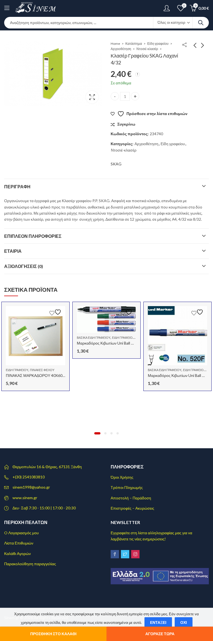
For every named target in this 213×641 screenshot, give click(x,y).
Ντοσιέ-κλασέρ (147, 49)
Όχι (183, 622)
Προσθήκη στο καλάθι (53, 633)
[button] (97, 433)
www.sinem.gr (24, 497)
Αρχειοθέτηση (121, 49)
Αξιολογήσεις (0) (23, 266)
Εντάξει (158, 622)
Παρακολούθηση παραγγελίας (30, 563)
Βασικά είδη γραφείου (93, 337)
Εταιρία (13, 251)
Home (115, 43)
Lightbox (92, 97)
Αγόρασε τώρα (159, 633)
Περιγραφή (17, 186)
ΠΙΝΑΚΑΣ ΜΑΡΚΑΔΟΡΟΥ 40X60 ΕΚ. (37, 375)
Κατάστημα (133, 43)
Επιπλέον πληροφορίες (33, 236)
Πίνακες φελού (42, 370)
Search (201, 22)
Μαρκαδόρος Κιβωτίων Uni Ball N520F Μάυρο (116, 343)
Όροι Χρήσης (122, 477)
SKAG (116, 163)
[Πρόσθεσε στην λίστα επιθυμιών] (56, 312)
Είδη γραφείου (158, 43)
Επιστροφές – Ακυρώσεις (132, 508)
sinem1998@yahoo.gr (31, 487)
